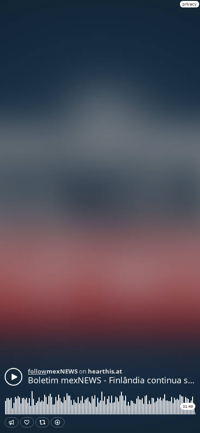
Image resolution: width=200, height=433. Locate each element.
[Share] (12, 422)
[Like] (27, 422)
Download (58, 422)
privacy (189, 4)
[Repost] (42, 422)
